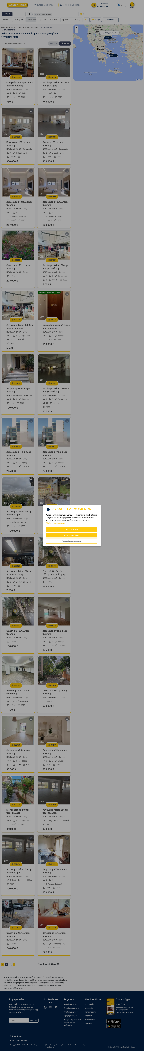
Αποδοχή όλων (72, 529)
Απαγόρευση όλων (71, 535)
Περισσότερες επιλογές (72, 541)
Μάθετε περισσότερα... (55, 523)
